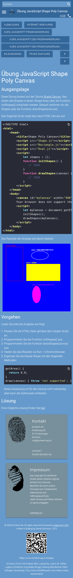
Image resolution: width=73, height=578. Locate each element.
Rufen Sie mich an (42, 454)
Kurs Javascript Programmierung (26, 32)
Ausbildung (11, 24)
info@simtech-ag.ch (42, 440)
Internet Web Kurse (40, 24)
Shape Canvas (52, 96)
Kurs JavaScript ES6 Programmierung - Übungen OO (35, 47)
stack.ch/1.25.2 (61, 525)
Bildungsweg (13, 54)
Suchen (6, 10)
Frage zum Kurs (39, 54)
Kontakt (37, 451)
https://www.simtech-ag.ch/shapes (36, 558)
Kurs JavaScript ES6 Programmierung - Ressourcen (35, 40)
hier (43, 408)
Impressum (36, 513)
